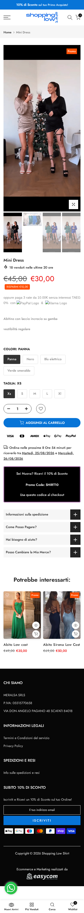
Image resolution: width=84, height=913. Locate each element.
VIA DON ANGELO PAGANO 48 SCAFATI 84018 (38, 711)
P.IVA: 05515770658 (18, 703)
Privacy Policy (13, 746)
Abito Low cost (16, 644)
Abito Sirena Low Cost (61, 644)
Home (7, 32)
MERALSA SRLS (14, 695)
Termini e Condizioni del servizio (26, 738)
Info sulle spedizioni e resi (22, 772)
